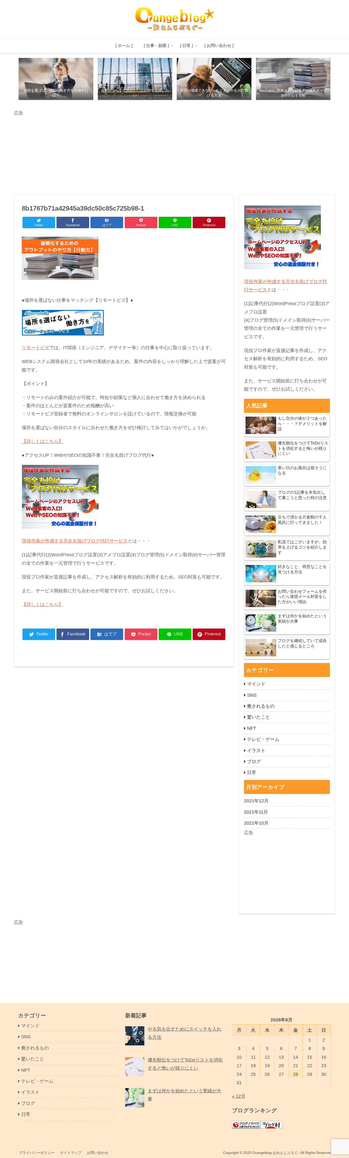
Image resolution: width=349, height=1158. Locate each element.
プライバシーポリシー (37, 1153)
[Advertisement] (167, 153)
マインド (256, 683)
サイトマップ (71, 1153)
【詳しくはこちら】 (42, 441)
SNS (252, 695)
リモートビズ (35, 347)
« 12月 (239, 1096)
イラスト (256, 750)
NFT (251, 728)
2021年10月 (256, 823)
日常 (251, 772)
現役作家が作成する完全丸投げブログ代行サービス (75, 541)
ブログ (254, 761)
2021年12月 (256, 800)
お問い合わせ (97, 1153)
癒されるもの (261, 706)
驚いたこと (258, 717)
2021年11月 (256, 812)
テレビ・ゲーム (263, 739)
